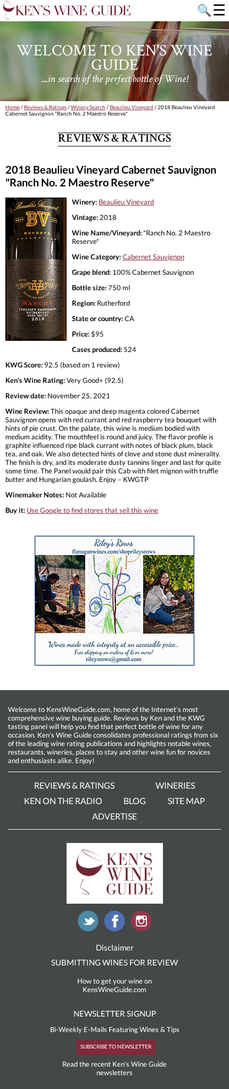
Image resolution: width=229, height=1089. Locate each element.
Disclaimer (115, 947)
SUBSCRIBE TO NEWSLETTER (115, 1046)
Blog (135, 801)
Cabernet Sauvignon (153, 256)
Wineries (175, 785)
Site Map (186, 801)
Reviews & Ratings (45, 107)
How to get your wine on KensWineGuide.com (114, 985)
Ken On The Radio (63, 801)
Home (12, 107)
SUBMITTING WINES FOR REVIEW (114, 962)
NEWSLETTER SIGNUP (114, 1013)
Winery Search (88, 107)
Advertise (114, 816)
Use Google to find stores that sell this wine (92, 510)
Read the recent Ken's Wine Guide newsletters (114, 1068)
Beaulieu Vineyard (131, 107)
